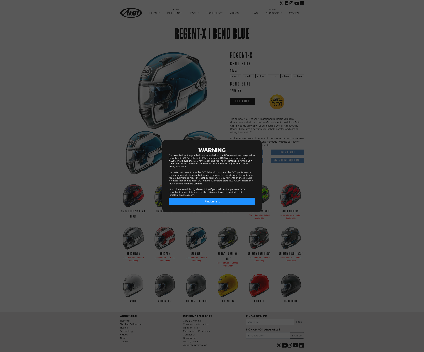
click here (181, 166)
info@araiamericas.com (181, 195)
